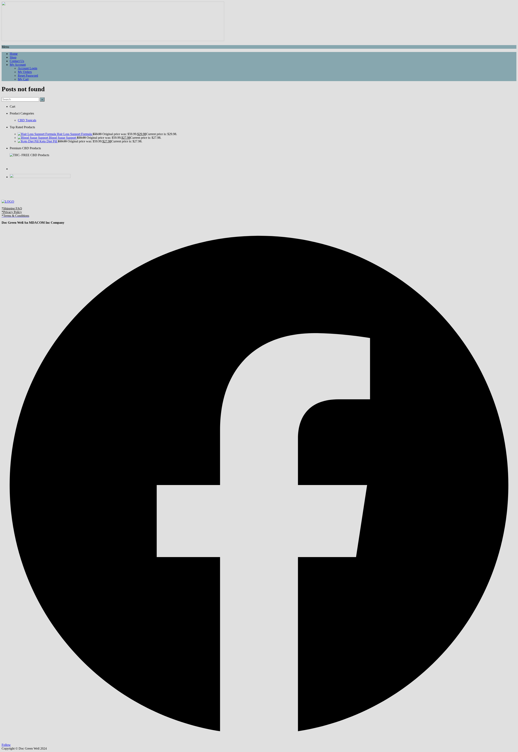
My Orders (25, 72)
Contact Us (17, 61)
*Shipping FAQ (12, 208)
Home (14, 53)
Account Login (27, 68)
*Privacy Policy (12, 212)
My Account (18, 64)
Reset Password (28, 75)
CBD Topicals (27, 120)
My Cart (23, 79)
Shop (13, 57)
